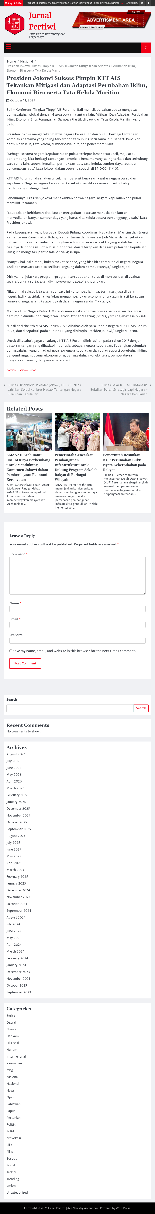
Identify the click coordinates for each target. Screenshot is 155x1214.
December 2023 (18, 972)
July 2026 (13, 761)
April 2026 (14, 781)
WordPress (123, 1208)
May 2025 (13, 856)
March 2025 (15, 870)
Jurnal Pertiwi (56, 1208)
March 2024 (15, 952)
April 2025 (14, 863)
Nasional (23, 370)
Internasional (16, 1057)
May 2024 (13, 938)
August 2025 (15, 836)
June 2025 (13, 849)
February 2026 (17, 795)
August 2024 (16, 918)
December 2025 (18, 809)
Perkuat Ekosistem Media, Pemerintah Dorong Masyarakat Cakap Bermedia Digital (65, 3)
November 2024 (18, 897)
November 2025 (18, 815)
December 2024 (18, 890)
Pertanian (13, 1118)
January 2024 (16, 965)
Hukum (11, 1050)
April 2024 (14, 945)
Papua (11, 1111)
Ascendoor (91, 1208)
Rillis (9, 1152)
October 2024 (16, 904)
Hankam (12, 1036)
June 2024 (13, 931)
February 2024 (17, 958)
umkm (11, 1186)
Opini (10, 1097)
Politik (11, 1125)
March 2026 (15, 788)
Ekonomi (11, 370)
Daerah (11, 1023)
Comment (18, 554)
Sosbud (11, 1159)
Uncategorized (17, 1193)
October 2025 (16, 822)
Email (15, 619)
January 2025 (16, 884)
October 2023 (16, 986)
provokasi (13, 1138)
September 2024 (18, 911)
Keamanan (14, 1063)
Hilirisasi (12, 1043)
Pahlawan (13, 1104)
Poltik (10, 1131)
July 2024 (13, 924)
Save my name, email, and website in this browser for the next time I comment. (74, 651)
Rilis (9, 1145)
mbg (9, 1070)
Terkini (11, 1172)
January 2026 (16, 802)
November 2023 (18, 979)
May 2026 (13, 775)
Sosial (10, 1165)
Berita (10, 1016)
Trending (12, 1179)
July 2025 (13, 843)
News (33, 370)
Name (15, 603)
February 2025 (17, 877)
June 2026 (13, 768)
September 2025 (18, 829)
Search (11, 700)
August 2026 (16, 754)
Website (16, 635)
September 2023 (18, 992)
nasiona (12, 1077)
